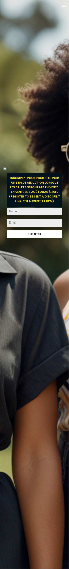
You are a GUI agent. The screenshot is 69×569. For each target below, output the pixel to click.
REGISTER (34, 234)
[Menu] (64, 5)
